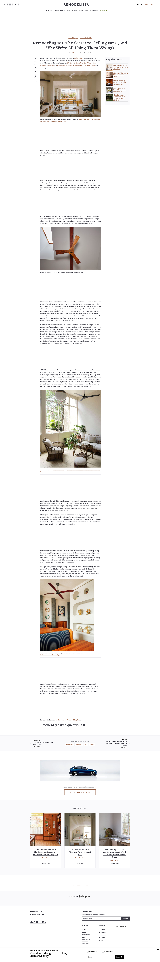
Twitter (103, 937)
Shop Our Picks (78, 10)
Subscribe (120, 957)
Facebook (103, 934)
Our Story (95, 10)
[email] (35, 76)
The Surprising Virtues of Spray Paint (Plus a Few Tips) (76, 65)
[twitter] (35, 71)
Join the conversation (81, 792)
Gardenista (103, 10)
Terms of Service (86, 934)
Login (152, 4)
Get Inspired (49, 10)
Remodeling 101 (68, 10)
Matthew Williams (59, 470)
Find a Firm (88, 10)
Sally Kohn (78, 58)
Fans (86, 744)
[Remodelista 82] (13, 4)
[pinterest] (35, 67)
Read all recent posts (80, 885)
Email (102, 940)
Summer (92, 744)
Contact (84, 932)
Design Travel (59, 10)
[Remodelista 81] (10, 4)
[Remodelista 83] (15, 4)
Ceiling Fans (79, 744)
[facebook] (35, 63)
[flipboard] (35, 58)
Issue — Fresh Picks (86, 38)
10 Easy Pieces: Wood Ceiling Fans (68, 720)
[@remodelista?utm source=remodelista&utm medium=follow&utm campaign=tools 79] (4, 4)
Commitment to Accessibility (86, 940)
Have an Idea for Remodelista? (86, 944)
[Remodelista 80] (7, 4)
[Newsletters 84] (18, 4)
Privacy (83, 937)
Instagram (103, 932)
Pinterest (103, 929)
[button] (139, 4)
